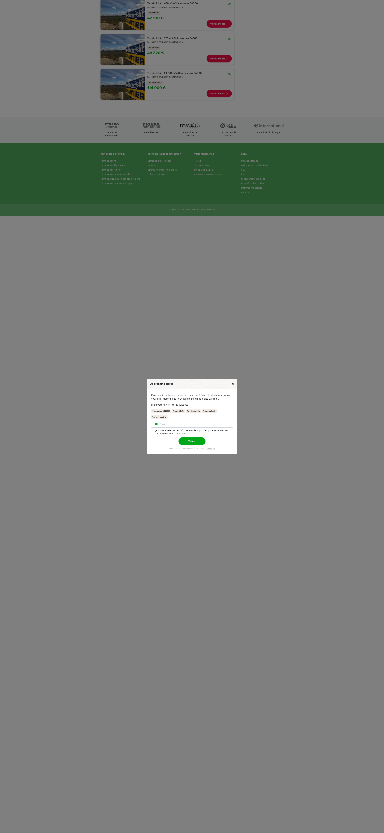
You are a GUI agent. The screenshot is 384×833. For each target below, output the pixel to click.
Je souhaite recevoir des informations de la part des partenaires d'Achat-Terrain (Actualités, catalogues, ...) (192, 432)
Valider (192, 441)
